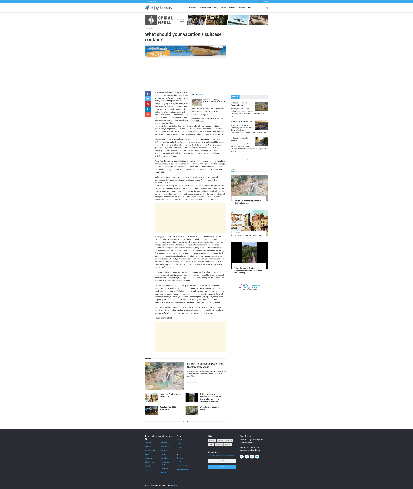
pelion (211, 444)
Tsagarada (164, 468)
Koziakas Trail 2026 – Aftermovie (168, 408)
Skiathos (148, 442)
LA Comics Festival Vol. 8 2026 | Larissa (170, 395)
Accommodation (205, 8)
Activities (232, 8)
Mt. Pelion (164, 458)
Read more (192, 381)
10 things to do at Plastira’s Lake (241, 121)
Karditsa (163, 472)
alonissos (212, 440)
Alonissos (164, 442)
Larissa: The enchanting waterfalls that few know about (214, 101)
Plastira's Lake (150, 462)
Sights (223, 8)
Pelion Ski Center (151, 450)
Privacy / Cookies (183, 470)
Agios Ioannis (149, 466)
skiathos (219, 444)
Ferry (216, 8)
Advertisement (182, 466)
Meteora (148, 446)
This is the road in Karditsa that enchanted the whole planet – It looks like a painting (210, 397)
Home (147, 28)
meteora (229, 440)
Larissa (147, 454)
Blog (249, 8)
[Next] (187, 421)
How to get (180, 458)
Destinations (192, 8)
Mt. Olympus (165, 446)
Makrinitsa (164, 450)
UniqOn (174, 485)
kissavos (220, 440)
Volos (147, 470)
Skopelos (148, 458)
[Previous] (183, 421)
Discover (242, 8)
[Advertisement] (185, 76)
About (179, 462)
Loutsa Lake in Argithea (200, 115)
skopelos (227, 444)
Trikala (163, 454)
